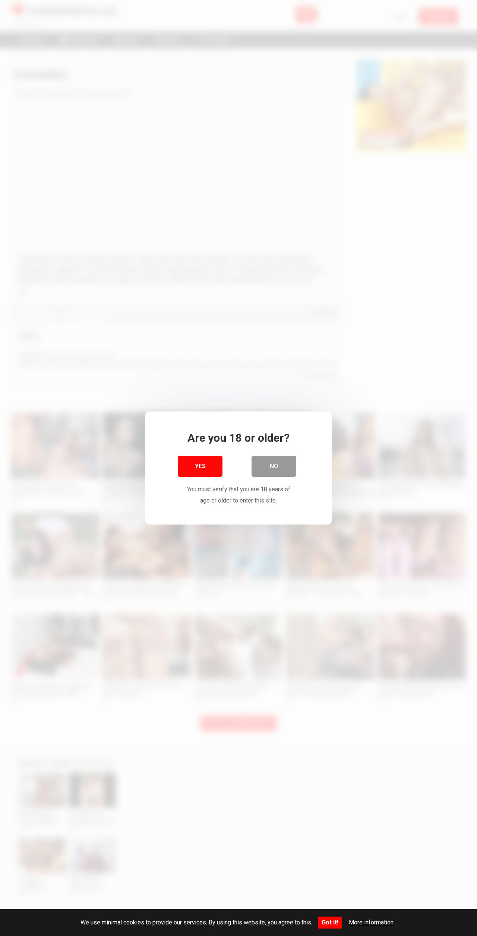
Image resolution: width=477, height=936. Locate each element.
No (274, 466)
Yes (200, 466)
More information (371, 922)
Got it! (330, 922)
